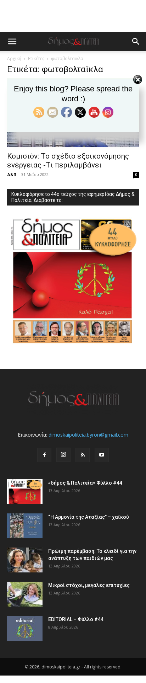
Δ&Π (11, 174)
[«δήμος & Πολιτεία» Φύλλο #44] (25, 491)
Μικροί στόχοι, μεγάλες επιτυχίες (89, 585)
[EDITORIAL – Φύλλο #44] (25, 628)
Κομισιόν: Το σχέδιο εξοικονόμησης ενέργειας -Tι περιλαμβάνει (68, 160)
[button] (12, 41)
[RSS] (82, 455)
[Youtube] (102, 455)
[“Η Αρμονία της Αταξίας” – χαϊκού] (25, 525)
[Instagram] (63, 455)
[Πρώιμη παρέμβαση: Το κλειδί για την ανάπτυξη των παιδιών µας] (25, 560)
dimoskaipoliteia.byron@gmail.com (88, 434)
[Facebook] (44, 455)
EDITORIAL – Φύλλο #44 (75, 619)
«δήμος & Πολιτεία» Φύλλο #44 (85, 483)
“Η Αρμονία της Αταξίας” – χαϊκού (88, 517)
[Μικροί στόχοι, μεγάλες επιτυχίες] (25, 594)
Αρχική (14, 58)
